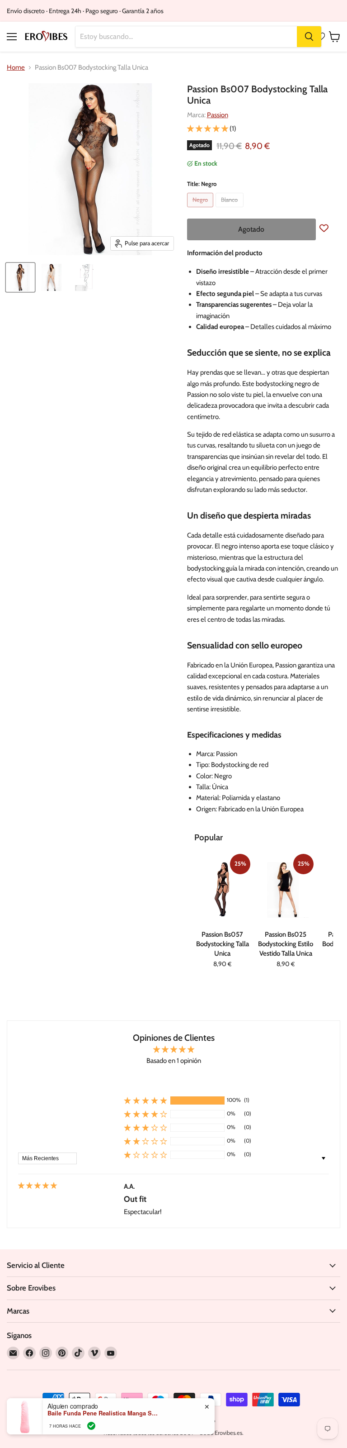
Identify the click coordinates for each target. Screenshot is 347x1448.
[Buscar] (309, 36)
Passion (217, 115)
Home (16, 67)
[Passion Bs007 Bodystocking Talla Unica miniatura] (20, 277)
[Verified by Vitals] (91, 1426)
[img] (37, 1186)
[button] (208, 128)
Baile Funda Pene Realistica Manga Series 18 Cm (103, 1413)
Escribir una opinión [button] (173, 1080)
